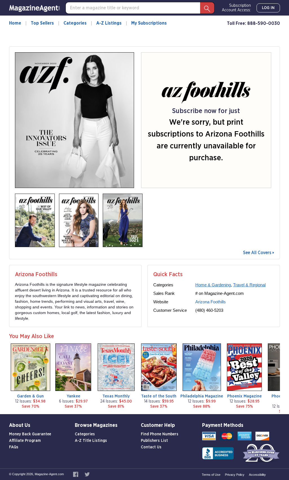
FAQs (13, 447)
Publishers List (154, 441)
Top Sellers (42, 23)
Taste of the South (158, 396)
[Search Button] (207, 8)
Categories (75, 23)
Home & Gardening (213, 284)
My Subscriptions (149, 23)
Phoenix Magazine (244, 396)
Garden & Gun (30, 396)
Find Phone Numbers (159, 434)
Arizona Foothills (210, 301)
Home (15, 23)
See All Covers (257, 252)
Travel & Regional (249, 284)
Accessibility (257, 474)
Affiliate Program (25, 441)
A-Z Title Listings (91, 441)
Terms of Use (211, 474)
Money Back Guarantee (30, 434)
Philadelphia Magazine (201, 396)
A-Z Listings (109, 23)
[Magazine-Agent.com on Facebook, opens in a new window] (76, 474)
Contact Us (151, 447)
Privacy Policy (234, 474)
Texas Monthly (116, 396)
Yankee (73, 396)
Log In (268, 8)
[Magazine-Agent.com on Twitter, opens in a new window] (87, 474)
